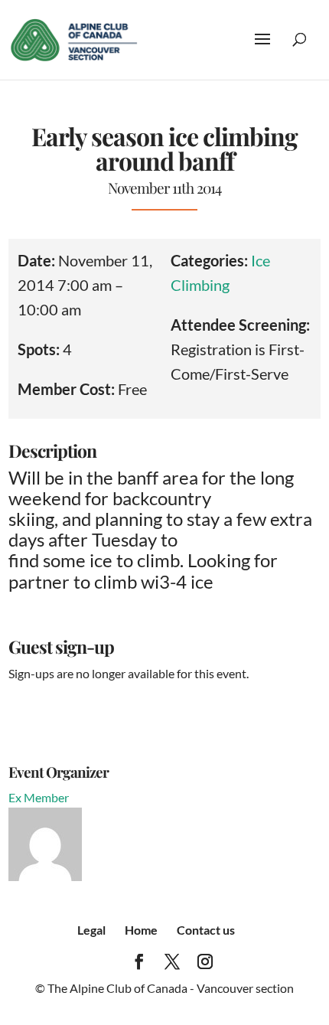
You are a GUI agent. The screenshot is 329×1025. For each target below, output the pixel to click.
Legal (91, 929)
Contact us (206, 929)
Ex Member (38, 797)
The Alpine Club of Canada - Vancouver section (170, 988)
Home (141, 929)
